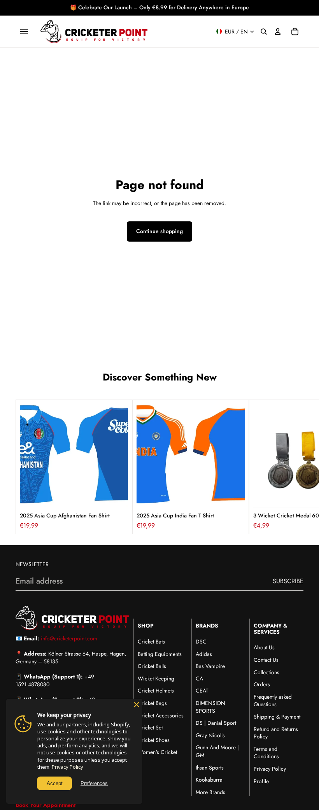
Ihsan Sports (210, 767)
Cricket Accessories (161, 715)
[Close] (136, 704)
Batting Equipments (160, 654)
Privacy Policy (270, 769)
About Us (264, 647)
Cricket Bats (151, 641)
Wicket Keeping (156, 678)
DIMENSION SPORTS (210, 707)
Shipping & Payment (277, 717)
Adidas (204, 654)
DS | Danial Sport (216, 723)
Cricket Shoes (154, 740)
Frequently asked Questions (273, 700)
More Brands (210, 792)
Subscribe (288, 581)
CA (199, 678)
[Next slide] (294, 466)
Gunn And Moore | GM (217, 751)
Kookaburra (209, 780)
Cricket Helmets (156, 690)
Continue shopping (159, 231)
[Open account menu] (277, 31)
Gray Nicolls (210, 735)
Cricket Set (150, 727)
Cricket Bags (152, 703)
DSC (201, 641)
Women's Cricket (157, 752)
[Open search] (263, 31)
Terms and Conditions (266, 753)
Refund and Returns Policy (276, 733)
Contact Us (266, 660)
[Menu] (24, 31)
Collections (266, 672)
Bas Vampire (210, 666)
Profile (261, 781)
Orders (262, 684)
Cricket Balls (152, 666)
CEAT (202, 690)
